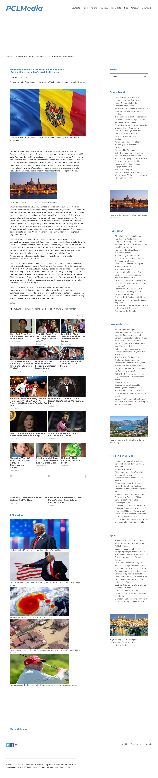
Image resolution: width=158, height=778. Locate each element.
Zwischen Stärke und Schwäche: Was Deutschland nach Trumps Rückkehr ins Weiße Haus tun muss (131, 120)
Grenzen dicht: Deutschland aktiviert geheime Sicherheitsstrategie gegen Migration (130, 300)
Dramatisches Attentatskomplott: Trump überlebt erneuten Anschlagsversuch (44, 685)
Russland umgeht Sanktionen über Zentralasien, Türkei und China (130, 495)
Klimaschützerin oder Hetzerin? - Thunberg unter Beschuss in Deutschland (129, 145)
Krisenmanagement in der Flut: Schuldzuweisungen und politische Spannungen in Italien (45, 651)
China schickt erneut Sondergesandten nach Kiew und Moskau (129, 478)
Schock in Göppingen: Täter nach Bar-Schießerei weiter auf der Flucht (131, 159)
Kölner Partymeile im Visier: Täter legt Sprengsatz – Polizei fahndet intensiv (129, 377)
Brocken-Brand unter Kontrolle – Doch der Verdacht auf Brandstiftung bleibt (130, 393)
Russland (49, 309)
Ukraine (57, 309)
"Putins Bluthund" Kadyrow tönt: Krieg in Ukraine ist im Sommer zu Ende (131, 520)
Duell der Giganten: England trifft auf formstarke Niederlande (131, 586)
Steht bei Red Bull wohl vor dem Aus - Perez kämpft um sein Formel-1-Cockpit (131, 557)
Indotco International (25, 765)
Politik (85, 8)
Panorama (104, 8)
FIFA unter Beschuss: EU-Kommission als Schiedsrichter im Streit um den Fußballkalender (131, 543)
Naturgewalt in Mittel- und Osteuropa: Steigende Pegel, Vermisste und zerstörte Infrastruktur (131, 275)
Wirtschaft (135, 8)
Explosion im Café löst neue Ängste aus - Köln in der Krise (130, 344)
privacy (69, 767)
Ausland (94, 8)
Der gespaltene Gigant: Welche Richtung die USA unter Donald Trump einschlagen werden (45, 583)
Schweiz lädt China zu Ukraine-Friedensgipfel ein (128, 501)
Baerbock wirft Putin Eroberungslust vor (130, 490)
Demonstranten (69, 309)
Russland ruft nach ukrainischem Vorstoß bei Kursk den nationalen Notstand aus (129, 464)
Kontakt (148, 744)
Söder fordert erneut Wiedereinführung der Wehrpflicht (129, 470)
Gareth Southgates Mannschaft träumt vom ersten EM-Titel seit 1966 (131, 575)
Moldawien (26, 309)
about (62, 767)
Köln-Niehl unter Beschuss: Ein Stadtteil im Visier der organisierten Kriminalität (130, 352)
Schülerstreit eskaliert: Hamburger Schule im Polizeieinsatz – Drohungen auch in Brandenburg (131, 402)
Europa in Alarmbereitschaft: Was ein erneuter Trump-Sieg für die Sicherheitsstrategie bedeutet (131, 128)
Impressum (136, 744)
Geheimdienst (38, 309)
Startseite (76, 8)
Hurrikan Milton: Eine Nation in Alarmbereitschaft (31, 617)
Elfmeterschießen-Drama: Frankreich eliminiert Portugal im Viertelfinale (131, 600)
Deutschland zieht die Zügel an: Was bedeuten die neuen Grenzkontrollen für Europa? (131, 283)
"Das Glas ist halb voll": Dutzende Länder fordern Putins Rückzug (129, 484)
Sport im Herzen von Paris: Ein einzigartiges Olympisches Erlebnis (130, 550)
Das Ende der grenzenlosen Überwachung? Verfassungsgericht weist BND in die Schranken (130, 100)
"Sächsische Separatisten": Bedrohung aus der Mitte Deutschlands (126, 136)
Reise (126, 8)
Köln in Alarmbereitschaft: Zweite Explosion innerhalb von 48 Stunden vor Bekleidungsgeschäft (130, 368)
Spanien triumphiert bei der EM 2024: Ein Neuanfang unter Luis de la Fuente (131, 569)
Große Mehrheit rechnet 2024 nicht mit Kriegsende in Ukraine (130, 515)
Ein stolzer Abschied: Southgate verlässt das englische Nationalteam (130, 564)
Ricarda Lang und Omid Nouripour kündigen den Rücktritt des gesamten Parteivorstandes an (131, 175)
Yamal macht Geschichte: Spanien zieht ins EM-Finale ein (129, 580)
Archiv (125, 744)
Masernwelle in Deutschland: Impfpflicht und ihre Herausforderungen (127, 167)
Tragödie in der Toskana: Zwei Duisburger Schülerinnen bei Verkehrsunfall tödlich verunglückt (130, 360)
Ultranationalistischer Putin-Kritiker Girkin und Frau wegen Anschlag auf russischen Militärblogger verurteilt (130, 508)
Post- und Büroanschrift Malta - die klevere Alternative (33, 202)
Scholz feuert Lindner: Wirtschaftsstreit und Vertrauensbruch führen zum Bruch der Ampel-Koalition (131, 110)
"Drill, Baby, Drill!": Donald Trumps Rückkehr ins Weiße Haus (35, 550)
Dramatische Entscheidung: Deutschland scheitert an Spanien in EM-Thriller (130, 593)
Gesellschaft (116, 8)
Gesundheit (146, 8)
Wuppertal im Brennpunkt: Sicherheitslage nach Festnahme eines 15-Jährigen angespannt (129, 153)
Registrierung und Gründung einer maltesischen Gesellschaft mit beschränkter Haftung (124, 642)
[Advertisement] (79, 33)
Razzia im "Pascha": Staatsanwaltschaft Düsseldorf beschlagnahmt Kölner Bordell (128, 385)
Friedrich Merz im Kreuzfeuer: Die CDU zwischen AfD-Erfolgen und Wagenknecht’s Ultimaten (131, 308)
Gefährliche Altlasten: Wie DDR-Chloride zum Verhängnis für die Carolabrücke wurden (128, 291)
